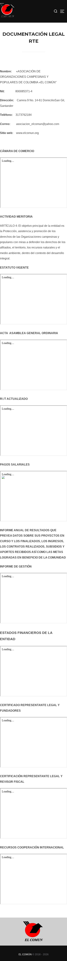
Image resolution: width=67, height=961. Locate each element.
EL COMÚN (25, 954)
